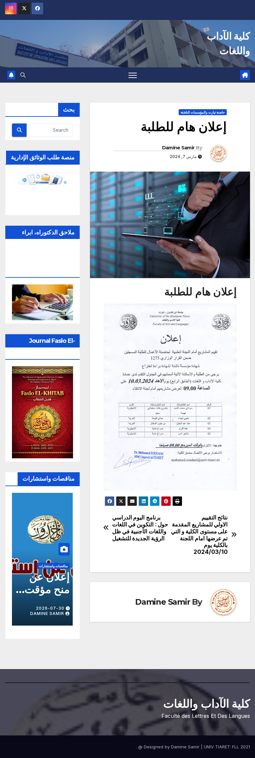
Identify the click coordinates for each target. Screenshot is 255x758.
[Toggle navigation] (133, 75)
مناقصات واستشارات (53, 566)
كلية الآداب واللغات (206, 704)
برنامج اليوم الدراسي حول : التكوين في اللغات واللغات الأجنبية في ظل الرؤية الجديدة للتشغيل (140, 527)
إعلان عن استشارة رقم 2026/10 (49, 595)
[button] (23, 75)
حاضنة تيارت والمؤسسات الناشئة (203, 112)
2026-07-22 (50, 608)
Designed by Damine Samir (172, 746)
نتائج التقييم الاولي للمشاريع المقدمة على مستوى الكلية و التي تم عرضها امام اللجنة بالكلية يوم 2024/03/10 (199, 534)
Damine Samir (178, 148)
